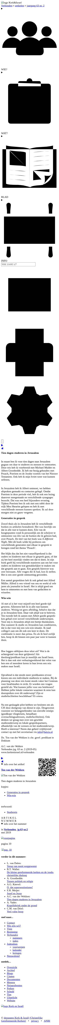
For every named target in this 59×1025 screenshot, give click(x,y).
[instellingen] (29, 437)
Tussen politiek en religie (20, 881)
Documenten (13, 979)
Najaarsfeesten (14, 985)
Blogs (10, 973)
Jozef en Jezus (14, 893)
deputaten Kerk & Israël (16, 1017)
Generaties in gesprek (18, 792)
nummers (17, 937)
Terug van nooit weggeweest (22, 866)
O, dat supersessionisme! (20, 887)
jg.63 (20, 829)
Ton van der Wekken (12, 769)
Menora (11, 982)
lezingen (17, 953)
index (15, 940)
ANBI (47, 1020)
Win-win (11, 795)
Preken (10, 988)
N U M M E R (8, 820)
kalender (17, 950)
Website (11, 1000)
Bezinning (12, 931)
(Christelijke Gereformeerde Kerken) (22, 1019)
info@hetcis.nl (45, 732)
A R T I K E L (8, 817)
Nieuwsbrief (13, 956)
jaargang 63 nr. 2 (35, 5)
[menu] (2, 441)
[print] (29, 380)
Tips (9, 994)
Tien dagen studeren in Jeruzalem (24, 899)
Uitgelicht (12, 997)
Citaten (10, 976)
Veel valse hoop (15, 911)
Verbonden (6, 5)
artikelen (19, 5)
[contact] (29, 322)
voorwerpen (19, 947)
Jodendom (12, 943)
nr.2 (25, 829)
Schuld (10, 991)
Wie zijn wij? (14, 925)
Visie (9, 928)
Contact (11, 922)
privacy (35, 1020)
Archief (11, 970)
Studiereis (12, 812)
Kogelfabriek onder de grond (22, 905)
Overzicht (12, 967)
